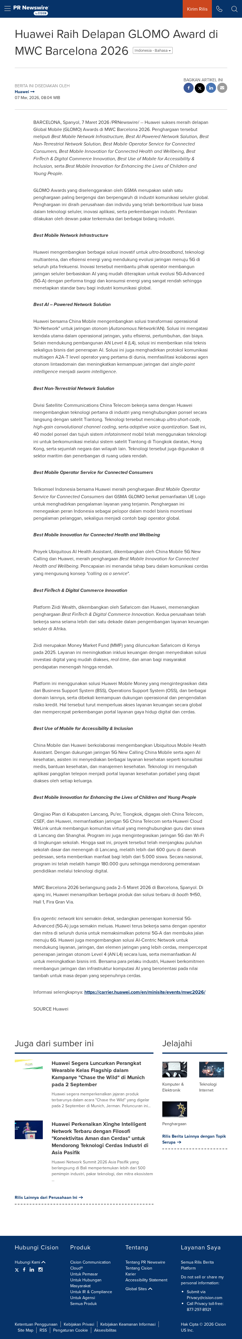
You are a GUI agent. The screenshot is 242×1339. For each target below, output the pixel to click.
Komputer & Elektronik (173, 1087)
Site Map (25, 1330)
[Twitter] (17, 1269)
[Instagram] (40, 1269)
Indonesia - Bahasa (152, 50)
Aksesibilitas (105, 1330)
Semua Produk (83, 1303)
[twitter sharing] (200, 89)
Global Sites (136, 1289)
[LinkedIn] (32, 1269)
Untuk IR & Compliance (91, 1292)
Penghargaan (174, 1124)
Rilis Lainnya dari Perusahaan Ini (46, 1197)
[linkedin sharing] (211, 88)
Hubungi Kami (28, 1262)
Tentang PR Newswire (145, 1262)
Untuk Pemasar (84, 1274)
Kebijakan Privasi (79, 1324)
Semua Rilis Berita (197, 1262)
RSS (43, 1330)
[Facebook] (24, 1269)
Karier (130, 1274)
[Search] (234, 9)
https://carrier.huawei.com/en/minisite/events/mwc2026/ (144, 992)
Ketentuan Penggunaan (36, 1324)
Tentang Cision (138, 1268)
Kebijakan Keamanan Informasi (128, 1324)
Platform (188, 1268)
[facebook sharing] (189, 88)
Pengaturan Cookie (70, 1330)
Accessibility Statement (146, 1280)
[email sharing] (222, 88)
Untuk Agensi (82, 1298)
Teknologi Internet (208, 1087)
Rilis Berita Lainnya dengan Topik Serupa (194, 1139)
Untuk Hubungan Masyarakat (86, 1283)
